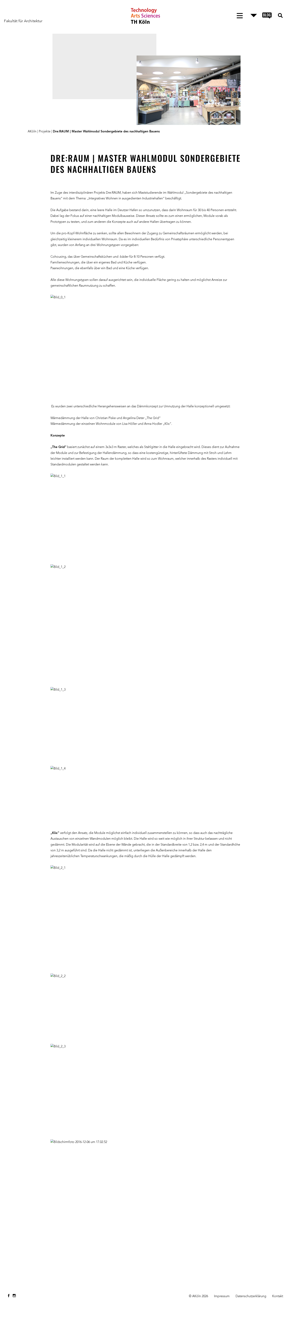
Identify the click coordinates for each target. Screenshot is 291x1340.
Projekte (44, 131)
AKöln (32, 131)
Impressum (222, 1296)
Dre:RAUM (113, 192)
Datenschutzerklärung (251, 1296)
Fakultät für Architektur (23, 21)
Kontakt (277, 1296)
